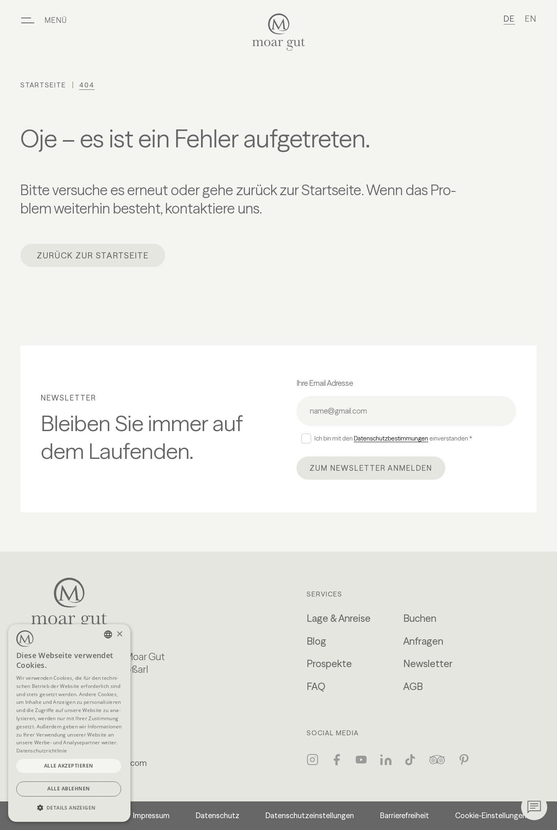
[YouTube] (361, 759)
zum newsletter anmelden (370, 468)
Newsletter (428, 664)
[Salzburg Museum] (98, 604)
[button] (69, 808)
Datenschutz (217, 815)
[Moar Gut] (278, 32)
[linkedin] (385, 759)
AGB (413, 686)
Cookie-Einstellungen (490, 815)
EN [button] (531, 18)
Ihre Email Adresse (324, 383)
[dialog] (69, 723)
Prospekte (329, 664)
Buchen (419, 618)
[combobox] (108, 634)
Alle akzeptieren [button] (68, 765)
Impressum (151, 815)
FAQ (316, 686)
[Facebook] (337, 759)
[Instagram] (312, 759)
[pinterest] (464, 759)
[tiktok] (410, 759)
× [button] (119, 634)
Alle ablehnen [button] (68, 788)
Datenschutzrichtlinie (41, 750)
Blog (316, 641)
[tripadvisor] (437, 760)
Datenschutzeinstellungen (309, 815)
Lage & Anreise (339, 618)
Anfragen (423, 641)
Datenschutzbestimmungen (391, 438)
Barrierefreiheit (404, 815)
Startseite (43, 85)
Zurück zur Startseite (93, 255)
